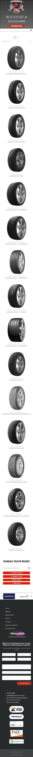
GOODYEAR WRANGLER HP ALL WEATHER (16, 516)
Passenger (14, 208)
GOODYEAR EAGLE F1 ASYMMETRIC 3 (16, 278)
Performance (20, 208)
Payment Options (11, 625)
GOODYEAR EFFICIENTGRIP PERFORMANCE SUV (16, 414)
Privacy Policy (10, 628)
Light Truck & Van (17, 72)
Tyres (23, 72)
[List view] (18, 37)
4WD (13, 174)
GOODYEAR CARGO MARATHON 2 (16, 74)
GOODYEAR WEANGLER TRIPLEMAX (16, 482)
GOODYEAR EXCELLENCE (16, 448)
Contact (8, 622)
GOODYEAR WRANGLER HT (16, 550)
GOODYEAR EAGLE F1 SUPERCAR (16, 312)
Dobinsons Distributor (17, 637)
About (7, 618)
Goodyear (11, 72)
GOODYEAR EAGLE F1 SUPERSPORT (16, 346)
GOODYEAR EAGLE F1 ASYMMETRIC (16, 210)
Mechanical (9, 615)
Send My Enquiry (24, 683)
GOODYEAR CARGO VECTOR (16, 108)
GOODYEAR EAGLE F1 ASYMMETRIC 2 (16, 244)
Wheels (7, 612)
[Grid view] (14, 37)
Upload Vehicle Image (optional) (10, 663)
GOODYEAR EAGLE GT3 (16, 380)
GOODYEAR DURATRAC (16, 176)
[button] (31, 30)
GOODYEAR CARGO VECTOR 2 (17, 142)
